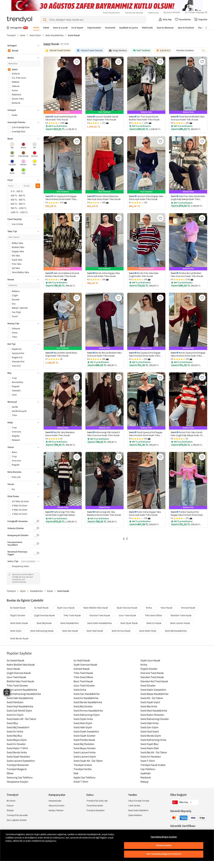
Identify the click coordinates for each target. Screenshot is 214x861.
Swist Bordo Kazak (19, 638)
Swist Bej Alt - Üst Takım (153, 752)
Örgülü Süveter (17, 615)
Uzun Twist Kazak (127, 615)
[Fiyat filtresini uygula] (37, 185)
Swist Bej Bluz (14, 735)
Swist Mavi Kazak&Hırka (153, 710)
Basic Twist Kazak (83, 681)
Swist (22, 35)
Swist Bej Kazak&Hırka (176, 630)
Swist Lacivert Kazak (180, 623)
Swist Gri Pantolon (150, 756)
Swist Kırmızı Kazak (121, 630)
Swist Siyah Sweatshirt (86, 731)
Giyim (23, 591)
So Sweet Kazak (18, 607)
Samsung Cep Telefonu (20, 777)
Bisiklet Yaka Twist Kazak (20, 681)
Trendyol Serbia (82, 769)
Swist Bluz (12, 723)
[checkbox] (12, 145)
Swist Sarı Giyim (149, 727)
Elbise (10, 773)
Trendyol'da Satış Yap (134, 12)
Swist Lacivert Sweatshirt (21, 760)
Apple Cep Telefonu (84, 777)
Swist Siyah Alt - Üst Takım (88, 760)
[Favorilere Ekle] (76, 61)
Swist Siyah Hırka (83, 719)
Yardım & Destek (173, 12)
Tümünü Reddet (164, 845)
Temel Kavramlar (94, 805)
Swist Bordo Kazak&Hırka (88, 702)
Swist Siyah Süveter (84, 735)
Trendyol (11, 35)
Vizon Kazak (166, 607)
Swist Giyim (35, 35)
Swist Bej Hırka (148, 706)
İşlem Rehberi (135, 815)
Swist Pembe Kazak (84, 739)
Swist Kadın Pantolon (152, 714)
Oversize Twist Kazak (99, 615)
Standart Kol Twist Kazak (154, 681)
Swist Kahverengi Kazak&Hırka (24, 693)
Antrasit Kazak (188, 607)
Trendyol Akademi (95, 810)
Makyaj (144, 781)
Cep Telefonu (147, 769)
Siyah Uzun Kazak (66, 607)
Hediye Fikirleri (56, 810)
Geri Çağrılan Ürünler (17, 820)
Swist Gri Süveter (16, 744)
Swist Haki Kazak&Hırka (20, 698)
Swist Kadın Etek (149, 748)
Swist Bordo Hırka (17, 752)
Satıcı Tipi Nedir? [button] (28, 561)
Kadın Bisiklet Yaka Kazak (95, 607)
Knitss (149, 607)
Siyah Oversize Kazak (127, 607)
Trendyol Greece (83, 765)
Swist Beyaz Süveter (85, 748)
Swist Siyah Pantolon (18, 756)
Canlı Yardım (134, 805)
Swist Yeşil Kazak (95, 630)
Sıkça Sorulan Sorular (138, 800)
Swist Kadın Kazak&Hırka (99, 623)
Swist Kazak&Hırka (54, 35)
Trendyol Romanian (18, 765)
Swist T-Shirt (147, 760)
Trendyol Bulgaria (17, 769)
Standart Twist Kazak (181, 615)
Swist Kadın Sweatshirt (153, 689)
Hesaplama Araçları (17, 781)
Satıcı (90, 795)
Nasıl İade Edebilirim (138, 810)
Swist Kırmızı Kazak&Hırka (88, 710)
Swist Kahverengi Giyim (87, 714)
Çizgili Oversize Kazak (44, 615)
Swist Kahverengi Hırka (153, 739)
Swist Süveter (148, 685)
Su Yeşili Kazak (41, 607)
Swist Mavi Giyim (83, 723)
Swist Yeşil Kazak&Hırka (20, 706)
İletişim (10, 810)
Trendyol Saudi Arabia (152, 765)
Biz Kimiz (11, 800)
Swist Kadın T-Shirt (17, 748)
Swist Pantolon (15, 702)
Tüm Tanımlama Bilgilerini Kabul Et (163, 853)
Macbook (145, 777)
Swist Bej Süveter (83, 706)
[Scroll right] (203, 27)
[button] (23, 45)
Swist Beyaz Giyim (17, 739)
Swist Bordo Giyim (150, 735)
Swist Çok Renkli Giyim (19, 710)
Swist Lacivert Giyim (85, 756)
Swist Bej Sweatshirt (18, 727)
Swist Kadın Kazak (19, 623)
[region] (107, 845)
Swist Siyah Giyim (150, 702)
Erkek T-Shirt (81, 781)
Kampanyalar (55, 800)
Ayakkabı (145, 773)
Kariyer (10, 805)
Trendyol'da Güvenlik (17, 815)
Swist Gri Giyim (15, 714)
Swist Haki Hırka (149, 723)
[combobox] (190, 50)
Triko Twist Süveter (17, 685)
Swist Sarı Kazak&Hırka (86, 693)
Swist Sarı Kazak (70, 630)
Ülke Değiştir (178, 795)
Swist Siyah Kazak (129, 623)
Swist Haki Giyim (83, 727)
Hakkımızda (153, 12)
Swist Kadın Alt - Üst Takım (21, 719)
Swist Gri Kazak (153, 623)
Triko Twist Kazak (72, 615)
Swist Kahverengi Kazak (42, 630)
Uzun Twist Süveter (84, 685)
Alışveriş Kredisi (56, 805)
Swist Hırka (80, 689)
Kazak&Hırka (36, 591)
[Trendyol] (19, 19)
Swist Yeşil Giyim (149, 731)
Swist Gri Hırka (15, 731)
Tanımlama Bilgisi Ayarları (163, 836)
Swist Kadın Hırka (147, 630)
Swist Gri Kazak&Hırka (86, 698)
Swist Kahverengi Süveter (154, 719)
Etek (76, 773)
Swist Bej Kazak (44, 623)
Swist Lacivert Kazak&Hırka (22, 689)
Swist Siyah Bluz (149, 744)
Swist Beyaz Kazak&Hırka (154, 693)
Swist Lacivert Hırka (84, 752)
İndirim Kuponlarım (111, 12)
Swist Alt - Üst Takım (151, 698)
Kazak (50, 591)
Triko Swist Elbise (153, 615)
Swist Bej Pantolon (84, 744)
